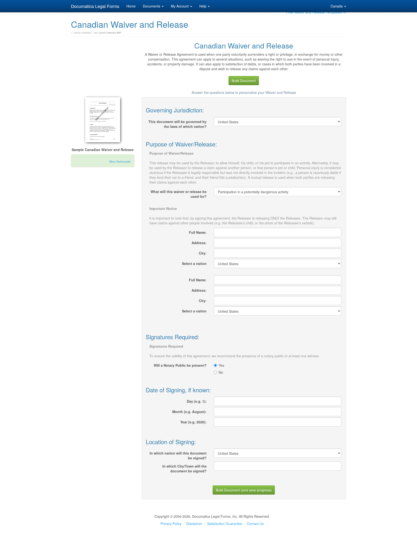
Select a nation (194, 263)
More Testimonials (120, 161)
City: (203, 253)
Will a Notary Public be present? (180, 365)
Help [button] (203, 6)
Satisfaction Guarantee (224, 523)
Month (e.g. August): (189, 411)
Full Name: (198, 232)
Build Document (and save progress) (244, 490)
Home (131, 6)
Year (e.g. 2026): (193, 422)
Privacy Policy (170, 523)
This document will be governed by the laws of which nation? (177, 124)
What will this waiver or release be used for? (179, 194)
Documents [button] (152, 6)
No (221, 372)
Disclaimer (194, 523)
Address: (199, 242)
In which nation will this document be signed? (178, 455)
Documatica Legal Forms (95, 6)
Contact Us (255, 523)
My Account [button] (180, 6)
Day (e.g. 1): (197, 401)
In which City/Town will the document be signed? (184, 468)
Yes (221, 365)
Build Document (244, 80)
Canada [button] (337, 6)
